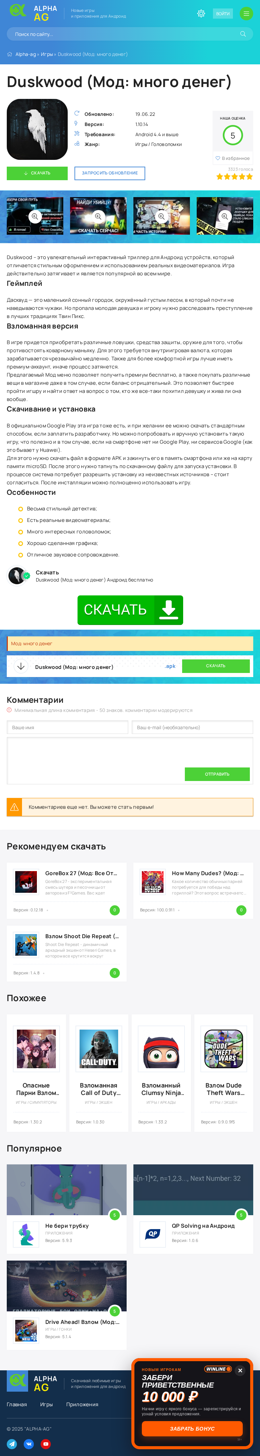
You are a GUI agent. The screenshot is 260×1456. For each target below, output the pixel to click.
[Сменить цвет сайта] (201, 13)
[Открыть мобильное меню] (246, 13)
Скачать (40, 173)
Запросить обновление (110, 173)
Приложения (82, 1404)
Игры (47, 54)
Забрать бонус (192, 1429)
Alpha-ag (26, 54)
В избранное (236, 158)
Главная (17, 1404)
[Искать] (243, 34)
